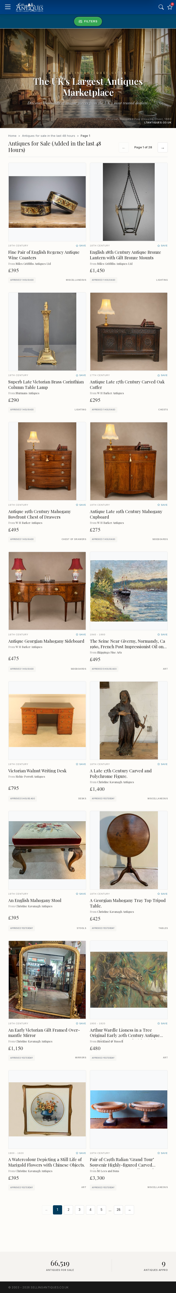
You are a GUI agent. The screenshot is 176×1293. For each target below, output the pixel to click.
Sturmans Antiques (27, 393)
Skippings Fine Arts (109, 652)
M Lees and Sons (108, 1171)
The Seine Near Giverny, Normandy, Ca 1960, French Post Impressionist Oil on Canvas (127, 646)
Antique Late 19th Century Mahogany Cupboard (126, 514)
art (165, 669)
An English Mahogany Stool (34, 900)
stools (81, 928)
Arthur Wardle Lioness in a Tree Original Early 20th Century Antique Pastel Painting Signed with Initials (125, 1035)
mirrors (80, 1058)
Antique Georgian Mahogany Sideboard (46, 641)
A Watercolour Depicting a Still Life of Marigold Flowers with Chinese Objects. (46, 1162)
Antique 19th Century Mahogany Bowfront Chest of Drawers (39, 514)
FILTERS (91, 21)
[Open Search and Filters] (161, 7)
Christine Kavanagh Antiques (115, 782)
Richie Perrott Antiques (30, 776)
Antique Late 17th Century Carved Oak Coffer (127, 384)
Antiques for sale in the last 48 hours (48, 135)
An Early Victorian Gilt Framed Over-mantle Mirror (44, 1032)
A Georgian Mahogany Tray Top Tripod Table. (128, 903)
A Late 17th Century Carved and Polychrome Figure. (121, 773)
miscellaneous (76, 280)
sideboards (160, 539)
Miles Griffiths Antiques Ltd (33, 264)
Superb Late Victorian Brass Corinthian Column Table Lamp (46, 384)
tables (163, 928)
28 (119, 1209)
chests (163, 410)
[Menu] (8, 7)
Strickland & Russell (110, 1041)
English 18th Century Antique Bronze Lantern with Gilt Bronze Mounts (125, 254)
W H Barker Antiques (110, 393)
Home (12, 135)
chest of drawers (74, 539)
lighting (162, 280)
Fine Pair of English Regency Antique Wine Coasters (44, 254)
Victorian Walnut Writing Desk (37, 770)
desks (82, 798)
